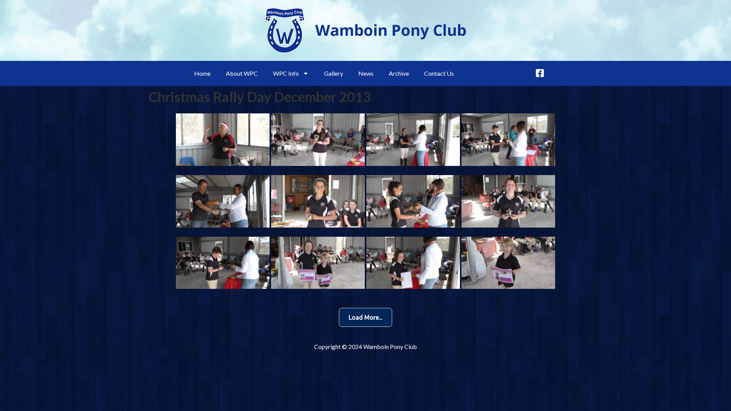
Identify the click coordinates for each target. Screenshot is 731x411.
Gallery (333, 73)
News (365, 73)
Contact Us (439, 73)
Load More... (365, 317)
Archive (399, 73)
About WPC (242, 73)
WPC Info (286, 73)
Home (202, 73)
